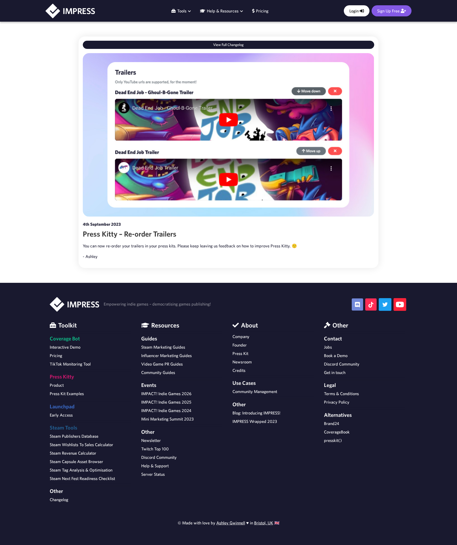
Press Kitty (62, 376)
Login (354, 10)
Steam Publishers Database (74, 436)
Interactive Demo (65, 347)
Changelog (59, 499)
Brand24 (331, 423)
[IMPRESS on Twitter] (385, 304)
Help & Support (155, 465)
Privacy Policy (336, 402)
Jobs (328, 347)
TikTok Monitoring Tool (70, 364)
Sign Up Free (389, 10)
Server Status (153, 474)
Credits (238, 370)
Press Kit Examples (67, 393)
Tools (182, 10)
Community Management (254, 391)
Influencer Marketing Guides (166, 355)
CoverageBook (337, 431)
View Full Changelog (228, 45)
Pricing (261, 10)
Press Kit (240, 353)
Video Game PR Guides (162, 364)
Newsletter (151, 440)
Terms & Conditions (341, 393)
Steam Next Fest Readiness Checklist (82, 478)
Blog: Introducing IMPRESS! (256, 412)
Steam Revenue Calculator (73, 453)
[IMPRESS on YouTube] (400, 304)
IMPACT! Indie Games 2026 (166, 393)
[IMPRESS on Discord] (357, 304)
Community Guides (158, 372)
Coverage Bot (65, 338)
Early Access (61, 415)
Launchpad (62, 406)
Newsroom (242, 361)
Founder (239, 345)
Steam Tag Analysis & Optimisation (81, 470)
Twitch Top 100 (155, 448)
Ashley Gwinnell (230, 522)
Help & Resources (222, 10)
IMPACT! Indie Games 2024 (166, 410)
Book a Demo (336, 355)
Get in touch (334, 372)
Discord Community (159, 457)
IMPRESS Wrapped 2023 (254, 421)
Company (240, 336)
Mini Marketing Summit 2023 (167, 419)
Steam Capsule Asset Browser (76, 461)
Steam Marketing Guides (163, 347)
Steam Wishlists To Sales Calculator (81, 444)
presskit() (333, 440)
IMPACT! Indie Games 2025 (166, 402)
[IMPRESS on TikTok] (371, 304)
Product (57, 385)
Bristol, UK (263, 522)
